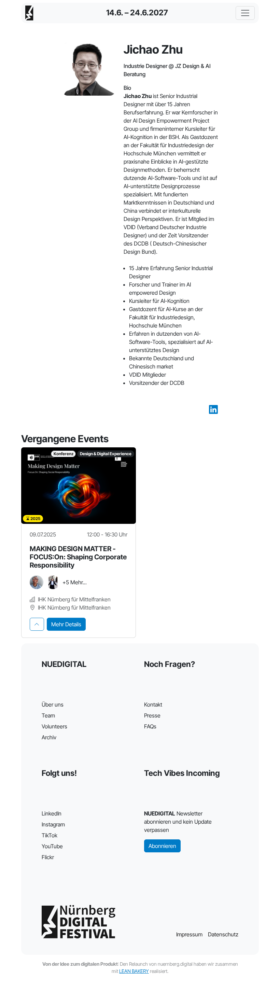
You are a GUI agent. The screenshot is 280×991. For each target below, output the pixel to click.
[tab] (37, 624)
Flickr (48, 857)
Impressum (189, 934)
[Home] (29, 12)
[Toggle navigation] (245, 13)
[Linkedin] (213, 410)
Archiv (49, 737)
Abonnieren (162, 845)
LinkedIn (51, 813)
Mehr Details (66, 624)
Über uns (53, 704)
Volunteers (54, 726)
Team (48, 715)
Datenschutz (223, 934)
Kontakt (153, 704)
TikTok (49, 835)
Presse (152, 715)
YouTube (52, 846)
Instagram (53, 824)
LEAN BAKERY (134, 971)
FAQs (150, 726)
